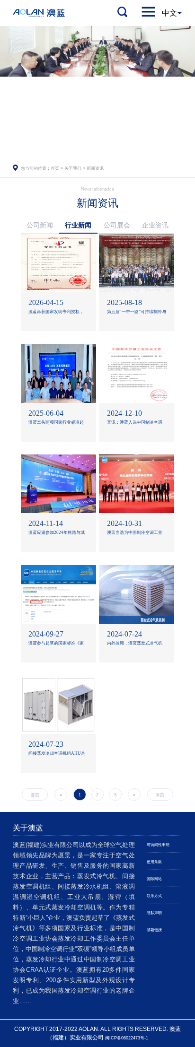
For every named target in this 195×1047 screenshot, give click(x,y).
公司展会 (117, 225)
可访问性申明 (158, 845)
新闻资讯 (95, 168)
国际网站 (154, 879)
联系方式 (154, 896)
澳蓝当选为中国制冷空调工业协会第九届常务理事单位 (134, 533)
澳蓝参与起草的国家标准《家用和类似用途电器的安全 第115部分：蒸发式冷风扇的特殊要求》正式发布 (58, 644)
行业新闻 (78, 225)
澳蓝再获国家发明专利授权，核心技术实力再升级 (56, 312)
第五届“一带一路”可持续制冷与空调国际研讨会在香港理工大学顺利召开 (136, 312)
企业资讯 (155, 225)
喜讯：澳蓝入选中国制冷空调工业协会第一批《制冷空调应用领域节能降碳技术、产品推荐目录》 (134, 423)
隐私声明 (154, 913)
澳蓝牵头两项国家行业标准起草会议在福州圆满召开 (56, 423)
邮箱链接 (154, 930)
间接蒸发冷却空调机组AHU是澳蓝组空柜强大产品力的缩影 (56, 754)
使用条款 (154, 862)
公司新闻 (40, 225)
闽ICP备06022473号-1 (126, 1038)
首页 (55, 168)
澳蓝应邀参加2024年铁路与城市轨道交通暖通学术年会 (56, 533)
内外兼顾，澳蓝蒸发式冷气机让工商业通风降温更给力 (134, 644)
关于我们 (72, 168)
